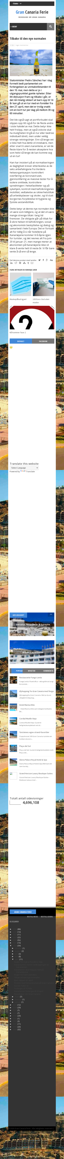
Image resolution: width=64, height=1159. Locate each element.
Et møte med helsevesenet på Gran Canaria (34, 983)
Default (20, 341)
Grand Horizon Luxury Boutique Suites (36, 773)
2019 (15, 1005)
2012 (15, 1021)
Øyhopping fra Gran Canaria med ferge (36, 691)
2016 (15, 1013)
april (17, 959)
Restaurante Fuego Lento (30, 677)
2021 (15, 942)
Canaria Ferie (32, 12)
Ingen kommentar (22, 45)
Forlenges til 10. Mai (23, 988)
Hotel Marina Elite (27, 705)
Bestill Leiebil (47, 916)
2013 (15, 1018)
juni (17, 953)
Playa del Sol (25, 746)
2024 (15, 934)
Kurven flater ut (21, 985)
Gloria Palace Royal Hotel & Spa (33, 759)
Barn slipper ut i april (23, 980)
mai (17, 956)
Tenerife (26, 1133)
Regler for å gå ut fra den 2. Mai (28, 962)
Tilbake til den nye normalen (27, 977)
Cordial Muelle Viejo (28, 718)
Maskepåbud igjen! (18, 299)
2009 (15, 1029)
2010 (15, 1026)
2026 (15, 929)
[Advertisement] (32, 435)
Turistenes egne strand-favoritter (34, 732)
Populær (18, 673)
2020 (15, 945)
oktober (18, 948)
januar (18, 1002)
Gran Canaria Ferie (23, 912)
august (18, 951)
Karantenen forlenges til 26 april (28, 991)
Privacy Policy (14, 1133)
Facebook (43, 341)
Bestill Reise (32, 916)
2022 (15, 940)
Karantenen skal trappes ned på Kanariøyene (29, 970)
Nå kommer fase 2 (18, 332)
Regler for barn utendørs (25, 974)
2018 (15, 1007)
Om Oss (35, 1133)
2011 (15, 1024)
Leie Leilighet (18, 615)
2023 (15, 937)
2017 (15, 1010)
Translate (30, 471)
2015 (15, 1015)
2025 (15, 932)
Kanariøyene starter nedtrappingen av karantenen (31, 965)
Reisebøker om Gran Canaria (27, 994)
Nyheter (31, 670)
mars (17, 996)
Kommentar (48, 673)
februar (18, 999)
